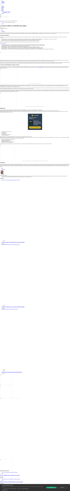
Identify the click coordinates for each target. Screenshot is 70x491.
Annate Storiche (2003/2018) (7, 11)
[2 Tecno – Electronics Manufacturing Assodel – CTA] (35, 129)
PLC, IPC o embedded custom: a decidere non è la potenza (9, 475)
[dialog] (35, 487)
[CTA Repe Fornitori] (3, 43)
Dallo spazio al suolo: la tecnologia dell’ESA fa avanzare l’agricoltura (13, 242)
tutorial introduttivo (40, 67)
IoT (2, 30)
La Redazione (3, 2)
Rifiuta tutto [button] (62, 487)
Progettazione (3, 31)
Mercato (3, 9)
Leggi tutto (1, 477)
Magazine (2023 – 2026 (6, 12)
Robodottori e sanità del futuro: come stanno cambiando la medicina (13, 306)
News (2, 10)
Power (2, 6)
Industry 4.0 (3, 7)
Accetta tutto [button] (51, 487)
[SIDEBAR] (6, 469)
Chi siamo (3, 1)
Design (2, 8)
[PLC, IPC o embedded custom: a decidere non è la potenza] (9, 472)
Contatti (3, 3)
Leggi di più (5, 487)
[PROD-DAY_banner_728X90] (14, 20)
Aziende (3, 13)
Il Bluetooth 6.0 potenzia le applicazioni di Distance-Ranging (12, 372)
